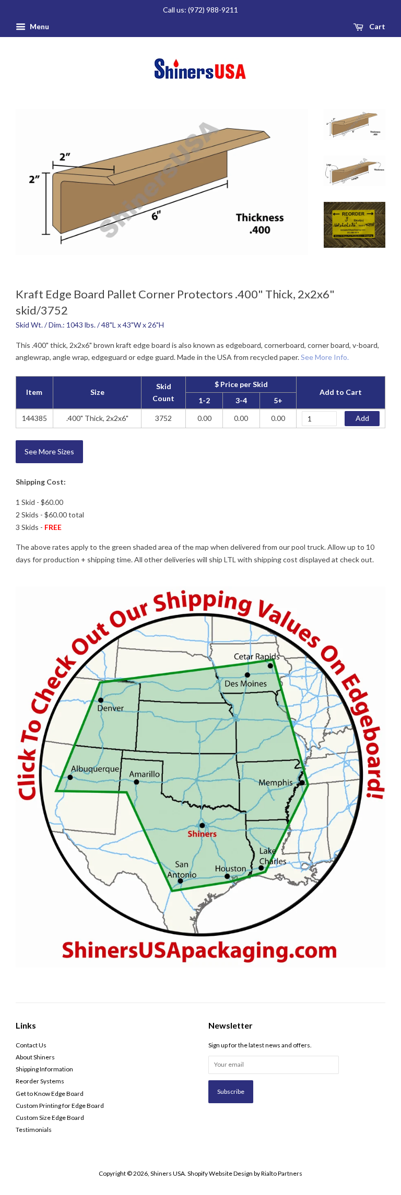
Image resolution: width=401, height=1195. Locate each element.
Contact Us (31, 1045)
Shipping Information (44, 1069)
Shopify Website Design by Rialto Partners (244, 1173)
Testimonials (34, 1129)
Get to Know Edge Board (50, 1093)
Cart (376, 26)
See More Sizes (49, 451)
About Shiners (35, 1057)
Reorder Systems (40, 1081)
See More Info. (325, 357)
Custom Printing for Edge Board (60, 1105)
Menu (38, 26)
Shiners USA (167, 1173)
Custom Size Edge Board (50, 1117)
